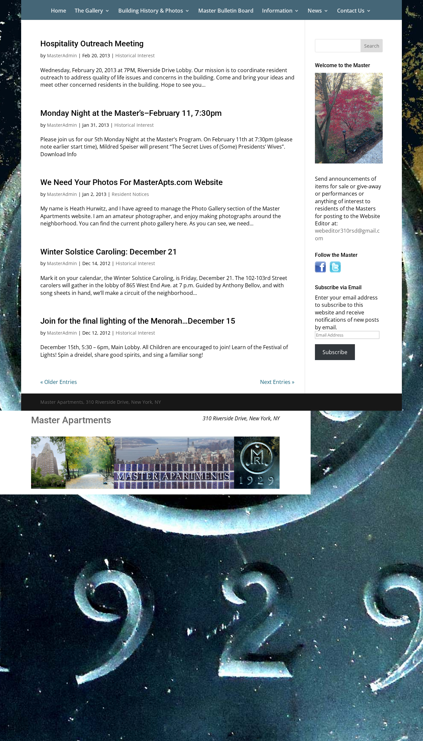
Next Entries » (277, 382)
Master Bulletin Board (225, 11)
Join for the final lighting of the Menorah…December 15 (137, 321)
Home (58, 11)
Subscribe (335, 352)
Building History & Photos (150, 11)
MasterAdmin (62, 55)
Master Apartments (71, 420)
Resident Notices (130, 194)
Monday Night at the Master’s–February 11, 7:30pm (131, 113)
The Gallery (89, 11)
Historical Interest (135, 55)
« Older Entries (58, 382)
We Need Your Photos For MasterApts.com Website (131, 182)
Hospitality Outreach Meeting (92, 43)
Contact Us (351, 11)
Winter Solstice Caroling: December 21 (108, 251)
